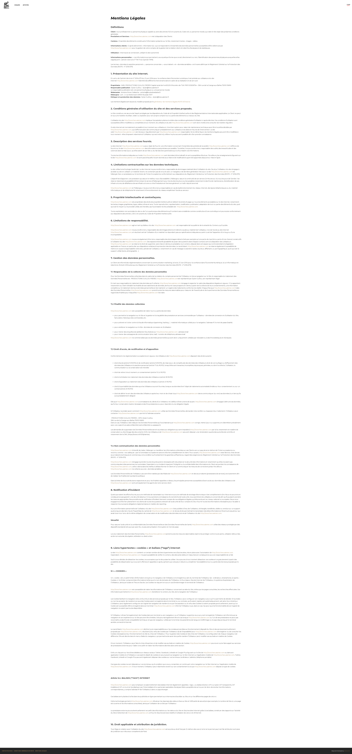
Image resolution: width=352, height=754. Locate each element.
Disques (17, 5)
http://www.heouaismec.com (140, 36)
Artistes (26, 5)
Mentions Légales (41, 750)
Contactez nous (7, 750)
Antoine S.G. (347, 751)
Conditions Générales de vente (24, 750)
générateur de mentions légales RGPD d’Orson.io (172, 102)
